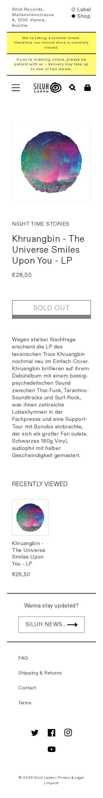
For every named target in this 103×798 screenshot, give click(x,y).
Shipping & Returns (40, 673)
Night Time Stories (41, 224)
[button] (15, 87)
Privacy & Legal (71, 777)
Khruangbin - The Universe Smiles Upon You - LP (28, 553)
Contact (27, 688)
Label (84, 9)
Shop (83, 16)
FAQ (23, 658)
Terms (25, 703)
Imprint (52, 783)
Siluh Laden (44, 777)
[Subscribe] (72, 624)
